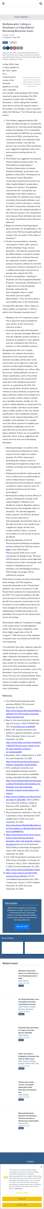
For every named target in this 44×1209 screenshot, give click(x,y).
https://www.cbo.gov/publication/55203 (23, 870)
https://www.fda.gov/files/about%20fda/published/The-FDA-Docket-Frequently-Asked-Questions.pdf (23, 714)
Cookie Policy (18, 1188)
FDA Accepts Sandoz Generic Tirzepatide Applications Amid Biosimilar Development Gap (27, 1087)
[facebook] (4, 48)
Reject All (22, 1199)
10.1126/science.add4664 (24, 727)
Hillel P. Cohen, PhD (32, 1063)
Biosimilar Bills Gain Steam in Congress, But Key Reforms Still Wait (28, 1030)
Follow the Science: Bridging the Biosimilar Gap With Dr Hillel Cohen (28, 1056)
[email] (18, 48)
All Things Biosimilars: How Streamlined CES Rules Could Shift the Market (28, 1001)
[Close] (41, 1167)
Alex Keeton (29, 1009)
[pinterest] (14, 48)
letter (8, 550)
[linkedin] (11, 48)
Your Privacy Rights (22, 1193)
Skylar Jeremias (23, 981)
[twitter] (7, 48)
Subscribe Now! (22, 926)
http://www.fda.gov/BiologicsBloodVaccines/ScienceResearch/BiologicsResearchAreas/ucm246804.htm (23, 828)
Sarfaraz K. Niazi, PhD (12, 37)
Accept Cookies (22, 1205)
